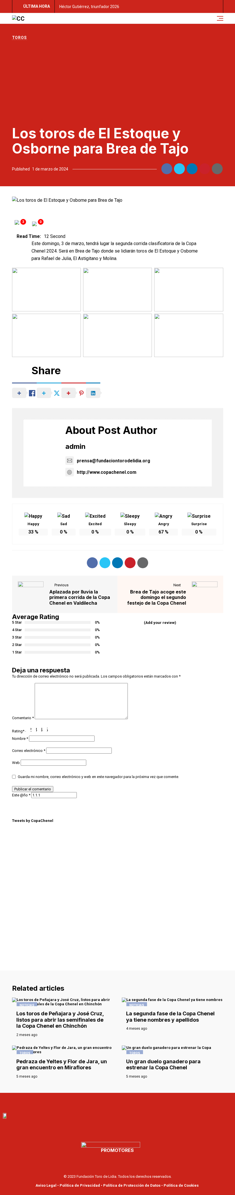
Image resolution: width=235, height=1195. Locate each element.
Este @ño (21, 795)
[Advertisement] (117, 83)
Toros (19, 37)
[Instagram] (136, 1101)
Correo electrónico (28, 750)
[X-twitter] (124, 1101)
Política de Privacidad (80, 1185)
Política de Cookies (181, 1185)
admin (75, 446)
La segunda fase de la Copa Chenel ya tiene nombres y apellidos (170, 1016)
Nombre (20, 738)
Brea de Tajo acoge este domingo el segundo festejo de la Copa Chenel (156, 597)
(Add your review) (160, 622)
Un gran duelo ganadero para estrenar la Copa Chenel (163, 1064)
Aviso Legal (46, 1185)
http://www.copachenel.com (106, 472)
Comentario (23, 718)
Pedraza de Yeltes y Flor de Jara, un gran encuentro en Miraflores (61, 1064)
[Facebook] (98, 1101)
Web (16, 763)
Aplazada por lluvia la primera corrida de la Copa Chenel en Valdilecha (79, 597)
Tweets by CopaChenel (32, 820)
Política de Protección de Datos (131, 1185)
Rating (18, 731)
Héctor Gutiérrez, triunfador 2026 (89, 6)
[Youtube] (111, 1101)
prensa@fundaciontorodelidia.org (113, 460)
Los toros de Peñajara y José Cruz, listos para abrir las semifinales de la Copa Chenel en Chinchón (60, 1019)
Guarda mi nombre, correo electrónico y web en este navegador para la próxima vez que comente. (98, 777)
